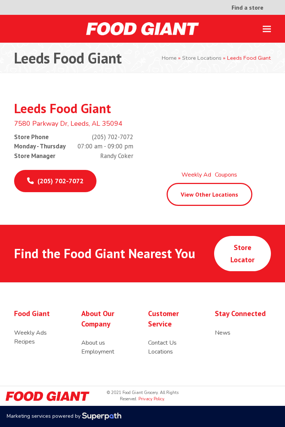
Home (169, 58)
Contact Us (162, 343)
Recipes (24, 342)
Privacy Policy (150, 399)
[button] (267, 29)
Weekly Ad (196, 175)
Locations (160, 352)
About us (93, 343)
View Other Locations (209, 194)
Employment (97, 352)
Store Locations (202, 58)
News (222, 333)
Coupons (226, 175)
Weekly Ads (30, 333)
